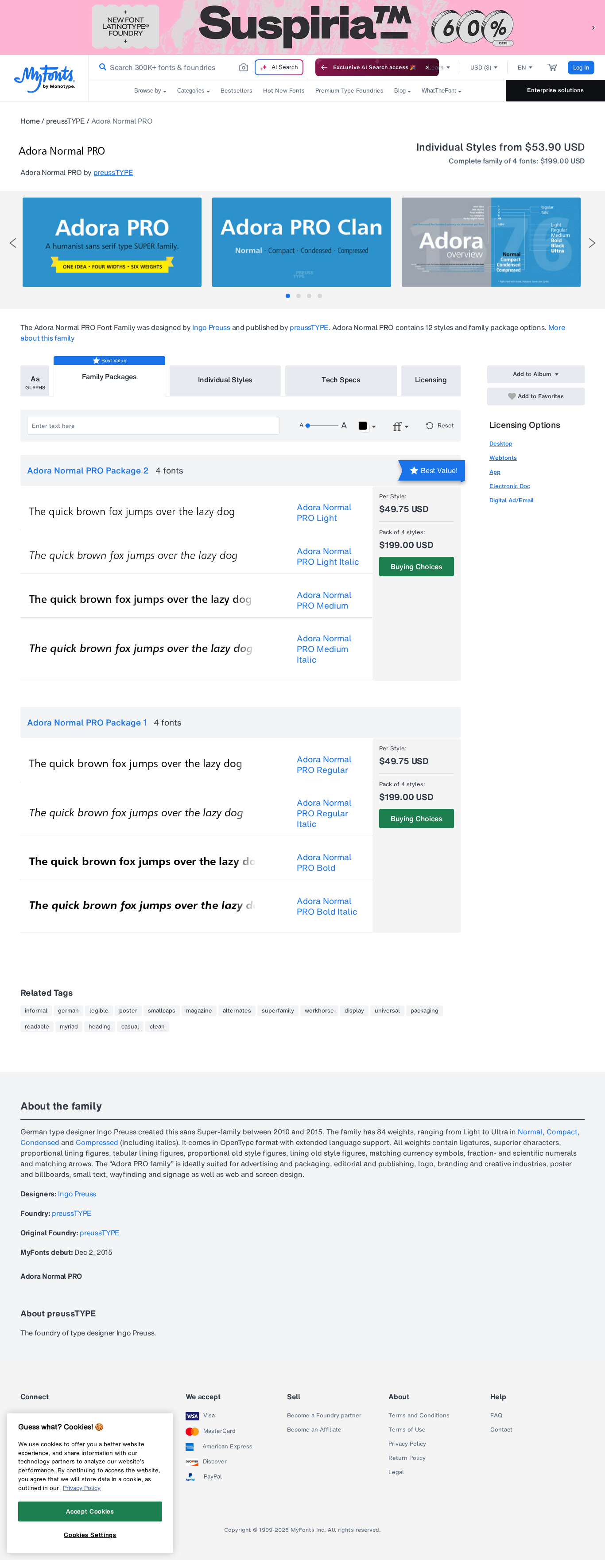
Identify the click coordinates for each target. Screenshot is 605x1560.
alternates (237, 1010)
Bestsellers (236, 90)
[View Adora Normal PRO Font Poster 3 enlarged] (491, 242)
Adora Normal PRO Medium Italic (324, 649)
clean (157, 1026)
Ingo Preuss (211, 327)
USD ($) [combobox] (480, 67)
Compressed (97, 1142)
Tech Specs (341, 379)
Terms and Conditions (419, 1415)
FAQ (496, 1415)
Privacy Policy (407, 1443)
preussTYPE (65, 121)
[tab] (288, 295)
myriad (69, 1026)
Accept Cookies (90, 1511)
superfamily (278, 1010)
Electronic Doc (509, 486)
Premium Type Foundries (349, 90)
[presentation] (12, 243)
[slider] (321, 425)
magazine (199, 1010)
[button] (594, 27)
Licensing (431, 379)
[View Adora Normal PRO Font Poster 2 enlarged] (301, 242)
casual (130, 1026)
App (494, 472)
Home (30, 121)
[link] (101, 67)
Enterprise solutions (555, 90)
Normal (530, 1131)
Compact (562, 1131)
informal (36, 1010)
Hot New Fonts (284, 90)
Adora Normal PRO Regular (324, 764)
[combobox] (198, 67)
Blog (400, 90)
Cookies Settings (90, 1534)
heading (100, 1026)
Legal (396, 1472)
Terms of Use (407, 1429)
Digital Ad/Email (511, 500)
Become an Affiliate (314, 1429)
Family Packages (109, 376)
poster (128, 1010)
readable (37, 1026)
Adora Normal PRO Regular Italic (324, 813)
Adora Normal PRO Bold (324, 862)
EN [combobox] (522, 67)
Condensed (39, 1142)
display (354, 1010)
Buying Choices (416, 566)
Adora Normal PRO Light (324, 512)
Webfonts (503, 458)
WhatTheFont (439, 90)
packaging (424, 1010)
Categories (191, 90)
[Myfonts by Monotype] (44, 78)
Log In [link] (581, 67)
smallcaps (161, 1010)
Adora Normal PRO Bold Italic (327, 906)
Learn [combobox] (436, 67)
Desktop (500, 443)
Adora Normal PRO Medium (324, 600)
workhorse (319, 1010)
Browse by (147, 90)
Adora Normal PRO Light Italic (328, 556)
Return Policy (407, 1458)
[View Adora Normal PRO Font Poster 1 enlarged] (112, 242)
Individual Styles (225, 379)
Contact (501, 1429)
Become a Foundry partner (324, 1415)
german (68, 1010)
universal (387, 1010)
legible (99, 1010)
